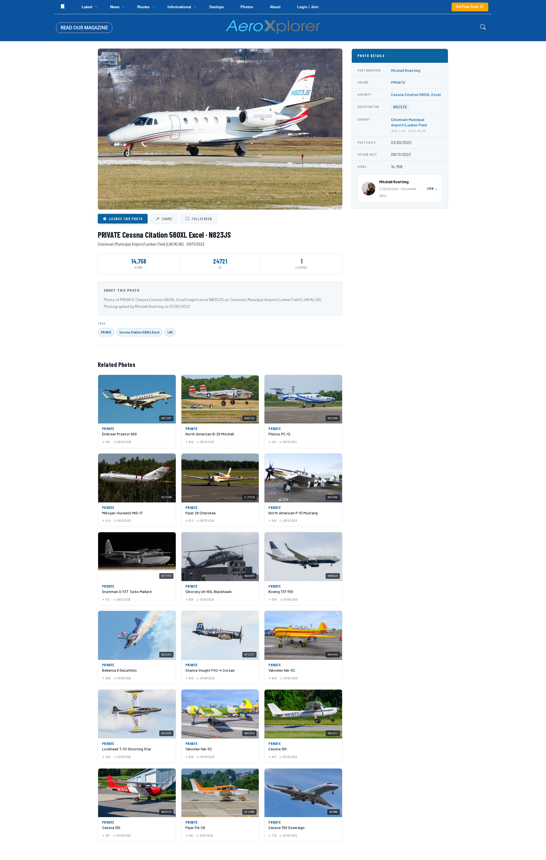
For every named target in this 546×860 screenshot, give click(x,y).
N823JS (400, 107)
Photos (247, 7)
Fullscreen (199, 218)
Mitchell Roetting (405, 70)
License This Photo (122, 218)
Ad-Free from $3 (470, 7)
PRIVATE (106, 332)
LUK (170, 332)
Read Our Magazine (84, 27)
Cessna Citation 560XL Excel (139, 332)
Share (164, 218)
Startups (216, 7)
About (275, 7)
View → (432, 188)
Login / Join (307, 7)
